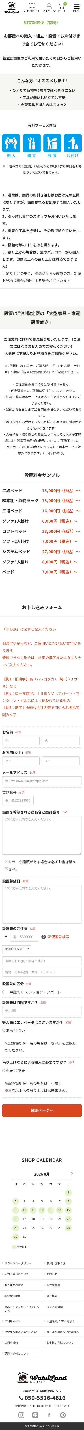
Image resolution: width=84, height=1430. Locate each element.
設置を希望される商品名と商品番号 (31, 812)
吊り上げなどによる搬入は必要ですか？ (34, 1062)
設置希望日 (11, 881)
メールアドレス (14, 772)
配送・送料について (16, 1353)
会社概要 (52, 1296)
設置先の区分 (13, 983)
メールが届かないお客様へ (63, 1332)
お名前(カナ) (12, 752)
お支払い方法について (60, 1342)
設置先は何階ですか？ (20, 1002)
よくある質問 (55, 1306)
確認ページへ (42, 1110)
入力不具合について (16, 1274)
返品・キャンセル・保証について (21, 1308)
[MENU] (76, 6)
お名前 (7, 732)
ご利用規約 (11, 1342)
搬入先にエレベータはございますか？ (32, 1022)
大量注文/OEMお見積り (61, 1321)
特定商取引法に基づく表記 (20, 1332)
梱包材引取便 (12, 1296)
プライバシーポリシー (17, 1263)
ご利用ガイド (12, 1321)
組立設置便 (53, 1285)
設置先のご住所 (14, 928)
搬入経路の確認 (13, 1285)
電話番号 (9, 792)
